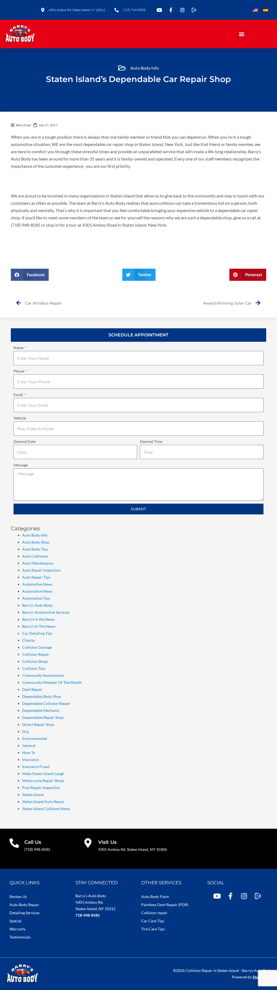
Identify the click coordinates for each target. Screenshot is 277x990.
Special (15, 921)
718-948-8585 (87, 915)
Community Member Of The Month (52, 682)
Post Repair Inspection (41, 787)
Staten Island (33, 794)
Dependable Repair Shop (43, 717)
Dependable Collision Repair (46, 703)
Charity (28, 640)
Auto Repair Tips (36, 577)
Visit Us (107, 842)
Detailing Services (24, 912)
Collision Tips (33, 668)
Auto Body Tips (35, 549)
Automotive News (37, 584)
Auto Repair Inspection (41, 570)
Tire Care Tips (153, 929)
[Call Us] (14, 843)
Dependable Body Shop (41, 696)
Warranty (17, 929)
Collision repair (154, 912)
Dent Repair (32, 689)
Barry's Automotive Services (46, 612)
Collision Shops (35, 661)
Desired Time (151, 441)
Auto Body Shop (35, 542)
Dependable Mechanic (41, 710)
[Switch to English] (255, 10)
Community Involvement (43, 675)
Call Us (32, 842)
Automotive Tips (36, 598)
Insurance (30, 759)
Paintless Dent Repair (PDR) (164, 904)
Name (19, 347)
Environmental (34, 738)
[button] (241, 34)
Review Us (18, 896)
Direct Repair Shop (38, 724)
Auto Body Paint (155, 896)
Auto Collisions (35, 556)
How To (28, 752)
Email (19, 394)
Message (21, 465)
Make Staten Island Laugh (43, 773)
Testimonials (20, 937)
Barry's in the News (38, 619)
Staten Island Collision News (46, 808)
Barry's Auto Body (37, 605)
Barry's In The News (38, 626)
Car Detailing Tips (37, 633)
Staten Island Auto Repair (43, 801)
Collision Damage (37, 647)
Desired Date (25, 441)
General (28, 745)
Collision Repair (35, 654)
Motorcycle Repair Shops (43, 780)
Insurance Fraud (36, 766)
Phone (19, 371)
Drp (25, 731)
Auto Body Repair (24, 904)
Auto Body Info (144, 67)
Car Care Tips (152, 921)
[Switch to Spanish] (265, 10)
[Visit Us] (88, 843)
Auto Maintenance (37, 563)
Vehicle (20, 418)
